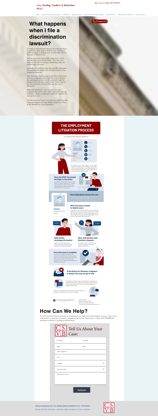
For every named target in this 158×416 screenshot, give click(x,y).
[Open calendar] (103, 363)
